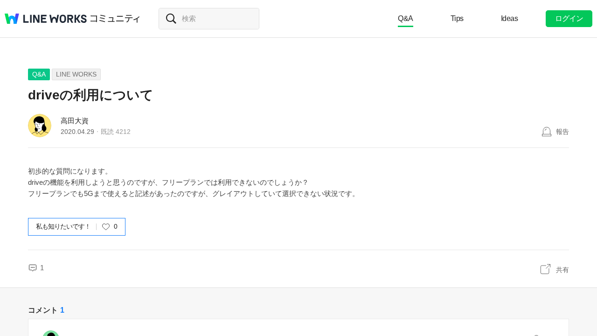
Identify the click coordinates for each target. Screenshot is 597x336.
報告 (562, 131)
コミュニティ (115, 18)
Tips (457, 18)
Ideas (509, 18)
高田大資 (75, 121)
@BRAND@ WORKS (46, 19)
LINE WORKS (76, 74)
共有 (562, 269)
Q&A (405, 18)
